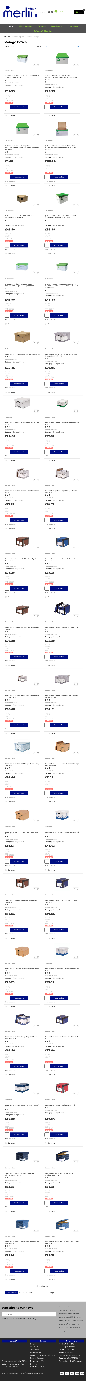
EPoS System (35, 1352)
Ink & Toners (56, 26)
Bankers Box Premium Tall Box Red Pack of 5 (61, 1105)
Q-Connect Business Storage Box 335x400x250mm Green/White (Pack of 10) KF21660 (61, 77)
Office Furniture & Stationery (42, 1355)
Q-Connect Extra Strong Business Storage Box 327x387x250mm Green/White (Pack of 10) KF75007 (61, 286)
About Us (34, 1347)
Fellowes (8, 349)
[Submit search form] (49, 12)
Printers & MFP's (37, 1361)
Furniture (42, 26)
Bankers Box (50, 349)
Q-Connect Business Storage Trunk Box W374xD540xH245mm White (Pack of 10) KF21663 (60, 147)
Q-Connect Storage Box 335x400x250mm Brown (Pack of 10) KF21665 (20, 216)
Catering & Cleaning (43, 31)
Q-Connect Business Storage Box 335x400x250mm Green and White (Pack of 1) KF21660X (22, 147)
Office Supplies (25, 26)
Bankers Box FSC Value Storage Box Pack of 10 (22, 354)
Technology (72, 26)
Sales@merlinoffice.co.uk (69, 1355)
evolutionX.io (39, 1373)
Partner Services (37, 1358)
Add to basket (19, 107)
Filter (79, 46)
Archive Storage (33, 37)
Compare (11, 115)
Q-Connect (9, 70)
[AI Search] (52, 12)
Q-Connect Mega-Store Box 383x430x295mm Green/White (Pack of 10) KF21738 (62, 216)
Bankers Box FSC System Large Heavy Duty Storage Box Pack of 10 (61, 355)
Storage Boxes (18, 85)
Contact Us (35, 1350)
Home (10, 26)
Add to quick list (11, 111)
